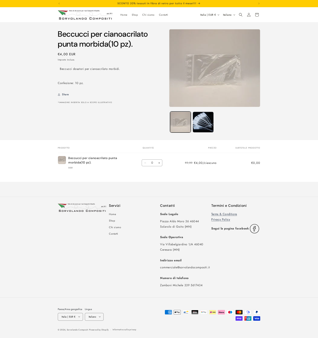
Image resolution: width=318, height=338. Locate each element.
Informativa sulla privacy (125, 329)
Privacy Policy (220, 219)
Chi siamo (115, 227)
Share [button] (65, 94)
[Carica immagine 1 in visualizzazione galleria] (180, 122)
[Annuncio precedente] (59, 3)
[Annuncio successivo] (259, 3)
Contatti (113, 234)
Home (112, 214)
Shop (112, 220)
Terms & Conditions (224, 214)
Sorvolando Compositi (78, 329)
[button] (241, 15)
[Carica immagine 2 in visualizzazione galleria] (203, 122)
